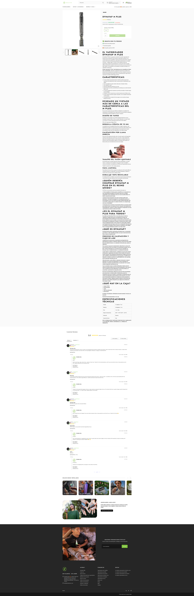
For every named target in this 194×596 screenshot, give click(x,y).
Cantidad (105, 33)
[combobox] (91, 3)
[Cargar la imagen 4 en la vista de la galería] (88, 52)
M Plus (106, 30)
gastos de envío (111, 24)
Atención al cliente (104, 506)
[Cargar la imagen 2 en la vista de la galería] (75, 52)
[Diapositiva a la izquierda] (64, 52)
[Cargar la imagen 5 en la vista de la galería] (95, 52)
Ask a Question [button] (115, 338)
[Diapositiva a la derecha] (99, 52)
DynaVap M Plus (72, 352)
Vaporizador (108, 122)
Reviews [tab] (68, 340)
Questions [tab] (75, 340)
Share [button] (72, 354)
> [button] (99, 472)
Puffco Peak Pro (117, 165)
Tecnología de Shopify (129, 594)
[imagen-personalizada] (65, 570)
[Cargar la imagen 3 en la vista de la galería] (81, 52)
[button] (129, 2)
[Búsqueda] (103, 3)
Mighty (112, 122)
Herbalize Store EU (123, 594)
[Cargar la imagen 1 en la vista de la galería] (68, 52)
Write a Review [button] (123, 338)
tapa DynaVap (121, 255)
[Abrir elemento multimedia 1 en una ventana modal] (81, 29)
